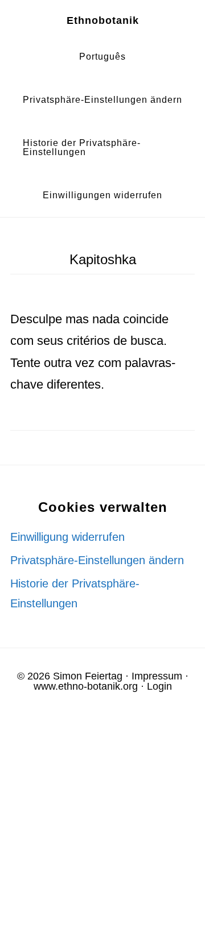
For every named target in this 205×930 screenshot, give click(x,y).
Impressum (157, 676)
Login (159, 686)
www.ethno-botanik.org (86, 686)
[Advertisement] (102, 821)
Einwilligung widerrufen (67, 537)
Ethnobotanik (103, 20)
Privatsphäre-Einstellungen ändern (97, 560)
